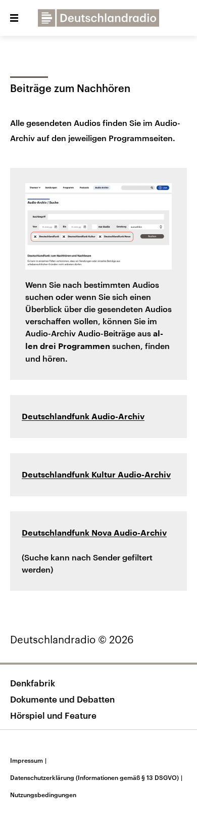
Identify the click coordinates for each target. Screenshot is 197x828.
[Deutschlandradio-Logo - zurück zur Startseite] (98, 18)
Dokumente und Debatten (62, 699)
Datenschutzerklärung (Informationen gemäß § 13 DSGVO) (96, 777)
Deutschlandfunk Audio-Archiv (83, 417)
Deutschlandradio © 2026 (72, 639)
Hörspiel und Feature (53, 715)
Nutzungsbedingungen (43, 794)
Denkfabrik (32, 683)
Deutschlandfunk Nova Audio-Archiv (94, 533)
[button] (14, 18)
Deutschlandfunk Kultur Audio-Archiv (96, 475)
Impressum (28, 760)
